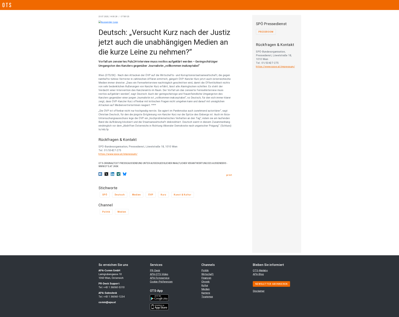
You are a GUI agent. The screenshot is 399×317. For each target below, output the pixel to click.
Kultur (204, 285)
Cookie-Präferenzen (161, 281)
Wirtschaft (207, 274)
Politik (205, 270)
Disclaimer (259, 291)
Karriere (205, 292)
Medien (205, 289)
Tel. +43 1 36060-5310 (112, 287)
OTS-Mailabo (260, 270)
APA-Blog (258, 274)
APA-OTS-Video (159, 274)
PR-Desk (155, 270)
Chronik (205, 281)
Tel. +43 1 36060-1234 (112, 296)
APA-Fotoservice (159, 277)
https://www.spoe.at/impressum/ (118, 154)
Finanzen (206, 277)
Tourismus (207, 296)
